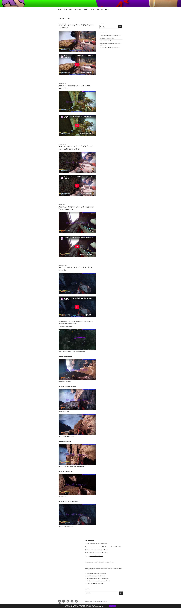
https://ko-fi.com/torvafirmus (106, 562)
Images (92, 9)
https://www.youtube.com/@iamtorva (99, 578)
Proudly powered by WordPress (100, 601)
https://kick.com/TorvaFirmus (96, 583)
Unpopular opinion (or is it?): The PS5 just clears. (110, 35)
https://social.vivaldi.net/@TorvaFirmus (99, 552)
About (65, 9)
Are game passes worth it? (105, 40)
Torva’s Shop (100, 9)
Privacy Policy (88, 601)
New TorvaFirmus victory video (106, 38)
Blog (70, 9)
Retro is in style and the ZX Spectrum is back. (109, 47)
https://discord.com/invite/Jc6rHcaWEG (111, 546)
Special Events (77, 9)
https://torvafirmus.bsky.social (96, 556)
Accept (112, 605)
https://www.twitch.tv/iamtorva (97, 575)
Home (59, 9)
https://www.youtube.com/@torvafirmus (100, 580)
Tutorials (86, 9)
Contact (107, 9)
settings (101, 606)
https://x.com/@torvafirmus (95, 549)
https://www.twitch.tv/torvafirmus (98, 573)
